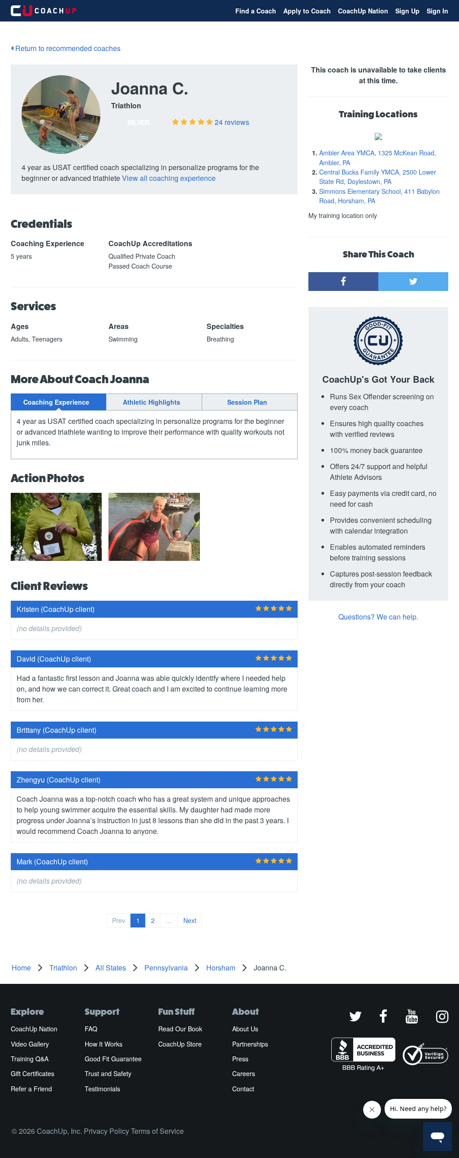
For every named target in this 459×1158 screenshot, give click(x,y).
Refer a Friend (31, 1088)
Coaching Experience (56, 401)
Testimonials (102, 1088)
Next (189, 920)
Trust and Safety (108, 1073)
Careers (243, 1073)
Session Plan (247, 401)
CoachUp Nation (363, 10)
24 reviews (232, 122)
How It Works (103, 1043)
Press (240, 1058)
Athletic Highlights (151, 401)
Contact (243, 1088)
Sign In (437, 10)
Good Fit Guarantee (113, 1058)
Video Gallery (30, 1043)
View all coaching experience (169, 178)
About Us (245, 1028)
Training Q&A (29, 1058)
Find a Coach (255, 10)
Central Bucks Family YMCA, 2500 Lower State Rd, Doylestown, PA (377, 176)
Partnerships (250, 1043)
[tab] (58, 401)
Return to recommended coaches (67, 48)
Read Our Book (180, 1028)
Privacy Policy (106, 1131)
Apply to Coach (307, 10)
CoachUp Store (180, 1043)
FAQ (91, 1028)
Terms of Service (157, 1131)
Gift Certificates (32, 1073)
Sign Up (407, 10)
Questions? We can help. (378, 616)
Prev (118, 920)
